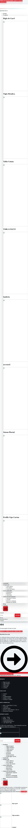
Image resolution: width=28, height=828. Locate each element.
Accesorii (8, 753)
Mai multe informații (10, 791)
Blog (4, 695)
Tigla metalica (6, 683)
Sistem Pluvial (9, 432)
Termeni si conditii (7, 699)
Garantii (8, 599)
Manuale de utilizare (11, 602)
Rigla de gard (6, 682)
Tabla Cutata (8, 162)
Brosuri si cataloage (11, 601)
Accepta (24, 791)
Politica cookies (7, 698)
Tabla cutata (6, 685)
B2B (5, 608)
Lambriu (5, 687)
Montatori (8, 593)
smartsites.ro (12, 726)
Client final (9, 595)
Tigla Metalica (9, 94)
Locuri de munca (10, 589)
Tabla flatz (9, 750)
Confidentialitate (7, 696)
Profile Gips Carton (11, 517)
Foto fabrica (9, 587)
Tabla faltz (5, 686)
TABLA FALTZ (9, 229)
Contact (5, 694)
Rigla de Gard (9, 18)
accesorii (6, 365)
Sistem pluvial (10, 755)
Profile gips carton (11, 756)
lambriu (6, 297)
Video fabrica (9, 586)
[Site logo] (4, 10)
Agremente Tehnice (11, 598)
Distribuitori (9, 592)
